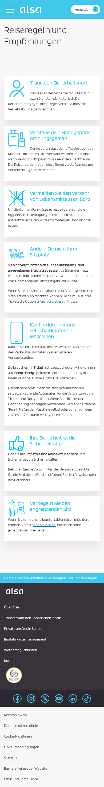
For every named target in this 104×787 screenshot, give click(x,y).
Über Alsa (11, 607)
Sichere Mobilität (30, 578)
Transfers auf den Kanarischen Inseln (32, 618)
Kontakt (10, 660)
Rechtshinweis (15, 715)
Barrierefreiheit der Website (25, 768)
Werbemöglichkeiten (20, 650)
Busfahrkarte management (25, 639)
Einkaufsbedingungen (21, 747)
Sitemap (10, 757)
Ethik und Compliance (21, 779)
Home (8, 578)
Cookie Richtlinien (18, 736)
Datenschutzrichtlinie (21, 725)
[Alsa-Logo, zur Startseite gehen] (32, 9)
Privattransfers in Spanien (24, 628)
